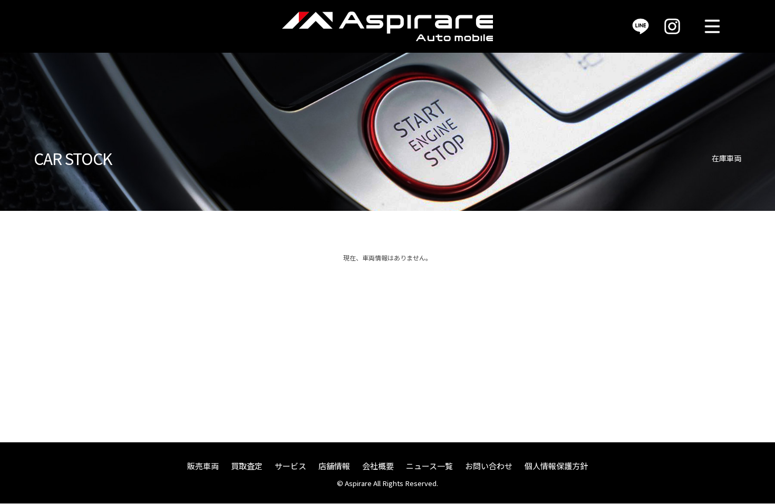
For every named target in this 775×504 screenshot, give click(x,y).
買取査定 (247, 465)
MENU (712, 26)
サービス (290, 465)
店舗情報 (334, 465)
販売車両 (203, 465)
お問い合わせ (488, 465)
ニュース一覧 (429, 465)
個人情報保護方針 (556, 465)
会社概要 (378, 465)
